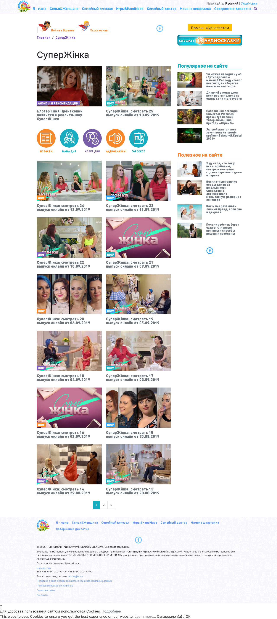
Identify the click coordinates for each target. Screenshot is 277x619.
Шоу (110, 103)
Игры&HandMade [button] (129, 8)
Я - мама (62, 522)
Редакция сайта (46, 590)
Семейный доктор (174, 522)
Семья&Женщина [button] (64, 8)
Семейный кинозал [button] (97, 8)
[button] (256, 8)
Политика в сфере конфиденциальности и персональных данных (74, 580)
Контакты (42, 594)
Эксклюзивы (99, 30)
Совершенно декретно (72, 529)
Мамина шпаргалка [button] (195, 8)
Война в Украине (62, 30)
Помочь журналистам (210, 28)
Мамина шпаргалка (205, 522)
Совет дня (92, 151)
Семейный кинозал (115, 522)
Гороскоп (138, 151)
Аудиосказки (115, 151)
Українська (249, 3)
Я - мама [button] (39, 8)
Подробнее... (112, 611)
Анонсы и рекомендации (58, 103)
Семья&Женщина (85, 522)
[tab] (210, 250)
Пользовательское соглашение (55, 585)
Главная (43, 37)
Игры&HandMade (145, 522)
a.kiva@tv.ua (44, 568)
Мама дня (69, 151)
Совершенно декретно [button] (232, 8)
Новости (46, 151)
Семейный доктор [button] (161, 8)
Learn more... (145, 616)
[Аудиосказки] (209, 40)
